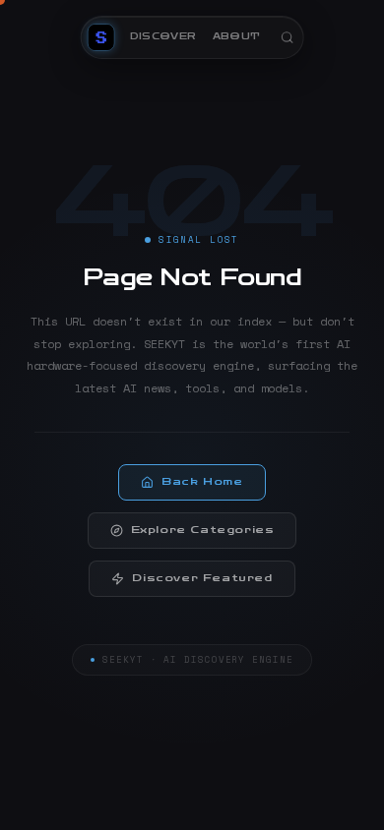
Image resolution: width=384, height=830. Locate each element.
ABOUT (237, 36)
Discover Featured (202, 578)
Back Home (201, 482)
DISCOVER (163, 36)
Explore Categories (203, 530)
